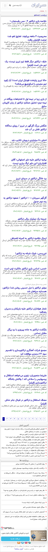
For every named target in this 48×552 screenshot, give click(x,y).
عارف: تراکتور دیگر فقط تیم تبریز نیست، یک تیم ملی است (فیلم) (26, 63)
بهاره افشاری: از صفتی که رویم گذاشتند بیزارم (30, 464)
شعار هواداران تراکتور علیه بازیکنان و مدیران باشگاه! (26, 310)
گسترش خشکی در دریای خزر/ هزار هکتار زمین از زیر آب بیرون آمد (24, 512)
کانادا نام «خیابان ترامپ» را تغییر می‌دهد (32, 434)
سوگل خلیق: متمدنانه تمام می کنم (34, 507)
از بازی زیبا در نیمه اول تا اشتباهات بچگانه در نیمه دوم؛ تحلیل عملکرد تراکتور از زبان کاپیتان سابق (25, 102)
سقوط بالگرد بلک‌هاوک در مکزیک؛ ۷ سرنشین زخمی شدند (27, 450)
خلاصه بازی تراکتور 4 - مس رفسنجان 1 (28, 21)
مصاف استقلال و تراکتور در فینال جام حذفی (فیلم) (26, 402)
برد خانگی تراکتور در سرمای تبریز (31, 179)
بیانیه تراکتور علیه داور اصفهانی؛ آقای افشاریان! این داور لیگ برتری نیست (29, 161)
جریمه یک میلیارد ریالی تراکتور (32, 219)
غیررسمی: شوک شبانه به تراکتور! (31, 253)
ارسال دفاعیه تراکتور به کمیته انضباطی (28, 238)
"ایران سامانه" (18, 549)
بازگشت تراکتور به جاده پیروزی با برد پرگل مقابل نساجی (27, 331)
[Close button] (46, 528)
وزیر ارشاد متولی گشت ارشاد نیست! (33, 502)
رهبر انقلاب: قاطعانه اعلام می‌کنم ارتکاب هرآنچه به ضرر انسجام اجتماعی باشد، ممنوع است (26, 517)
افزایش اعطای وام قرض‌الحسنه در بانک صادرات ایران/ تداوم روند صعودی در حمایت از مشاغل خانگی (25, 430)
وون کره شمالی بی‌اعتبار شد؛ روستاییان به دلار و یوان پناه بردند (25, 445)
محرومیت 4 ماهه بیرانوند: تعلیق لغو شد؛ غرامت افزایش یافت (27, 38)
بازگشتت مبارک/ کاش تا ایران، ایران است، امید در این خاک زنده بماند (23, 448)
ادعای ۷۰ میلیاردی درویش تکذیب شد (29, 140)
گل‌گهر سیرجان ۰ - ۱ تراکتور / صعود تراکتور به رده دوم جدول (25, 200)
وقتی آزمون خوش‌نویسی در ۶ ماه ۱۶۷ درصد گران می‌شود (27, 442)
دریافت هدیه (15, 538)
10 (36, 419)
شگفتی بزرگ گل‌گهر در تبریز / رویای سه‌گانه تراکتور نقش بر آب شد (26, 127)
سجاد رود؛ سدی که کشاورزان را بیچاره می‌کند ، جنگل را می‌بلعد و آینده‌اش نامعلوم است (25, 474)
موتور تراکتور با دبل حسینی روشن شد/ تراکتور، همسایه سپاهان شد (24, 289)
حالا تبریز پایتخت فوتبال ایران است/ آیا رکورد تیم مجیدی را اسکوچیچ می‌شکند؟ (25, 82)
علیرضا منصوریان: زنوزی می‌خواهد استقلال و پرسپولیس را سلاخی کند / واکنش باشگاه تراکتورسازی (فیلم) (25, 379)
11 (40, 419)
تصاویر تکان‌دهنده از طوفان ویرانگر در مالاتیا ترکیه (29, 440)
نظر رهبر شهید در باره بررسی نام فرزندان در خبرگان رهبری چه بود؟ (24, 490)
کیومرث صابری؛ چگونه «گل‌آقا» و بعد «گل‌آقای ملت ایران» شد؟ (25, 437)
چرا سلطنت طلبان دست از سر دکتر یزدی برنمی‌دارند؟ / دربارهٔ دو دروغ (26, 496)
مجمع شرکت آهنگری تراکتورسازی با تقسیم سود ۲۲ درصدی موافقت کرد (26, 352)
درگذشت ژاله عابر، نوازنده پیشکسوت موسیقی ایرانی (29, 468)
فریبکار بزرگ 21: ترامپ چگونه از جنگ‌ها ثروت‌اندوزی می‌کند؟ (26, 453)
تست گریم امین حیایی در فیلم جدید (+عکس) (30, 456)
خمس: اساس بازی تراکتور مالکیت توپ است (25, 269)
